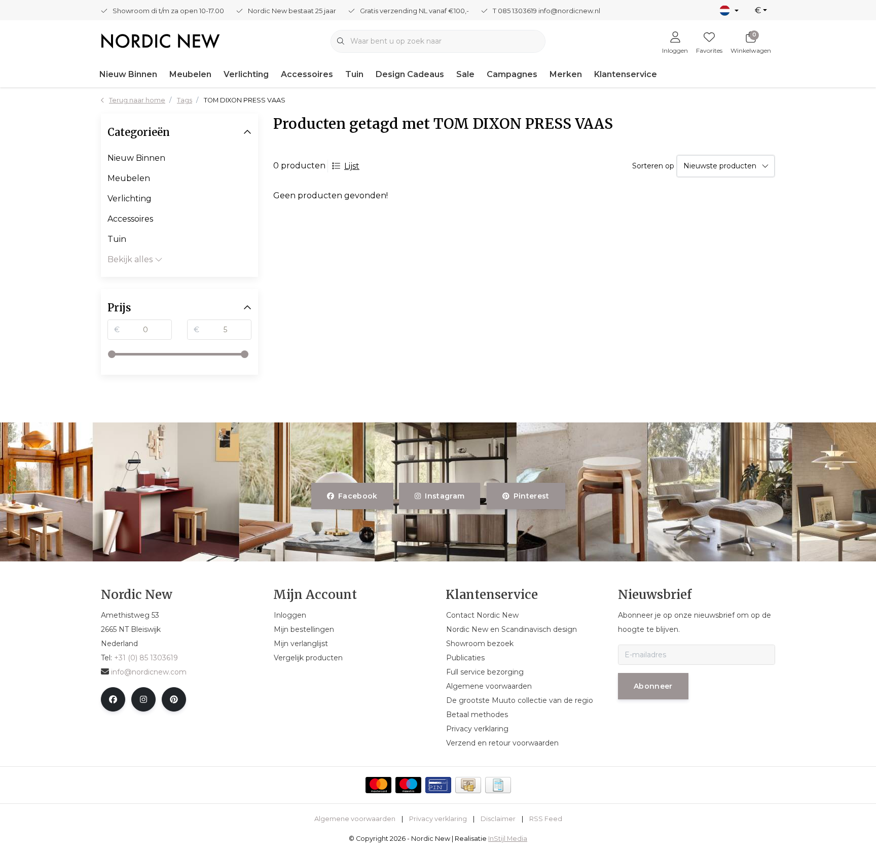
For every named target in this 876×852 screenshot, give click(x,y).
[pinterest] (174, 699)
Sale (465, 74)
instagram (445, 496)
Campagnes (512, 74)
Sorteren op (653, 165)
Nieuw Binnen (128, 74)
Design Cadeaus (410, 74)
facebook (358, 496)
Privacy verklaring (438, 819)
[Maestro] (408, 785)
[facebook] (113, 699)
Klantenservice (625, 74)
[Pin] (438, 785)
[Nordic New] (160, 40)
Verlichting (246, 74)
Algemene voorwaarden (354, 819)
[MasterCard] (378, 785)
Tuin (354, 74)
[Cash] (468, 785)
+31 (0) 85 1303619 (146, 657)
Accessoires (307, 74)
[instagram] (143, 699)
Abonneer (653, 686)
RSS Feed (545, 819)
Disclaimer (498, 819)
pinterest (531, 496)
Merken (566, 74)
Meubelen (190, 74)
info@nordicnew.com (149, 672)
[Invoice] (498, 785)
